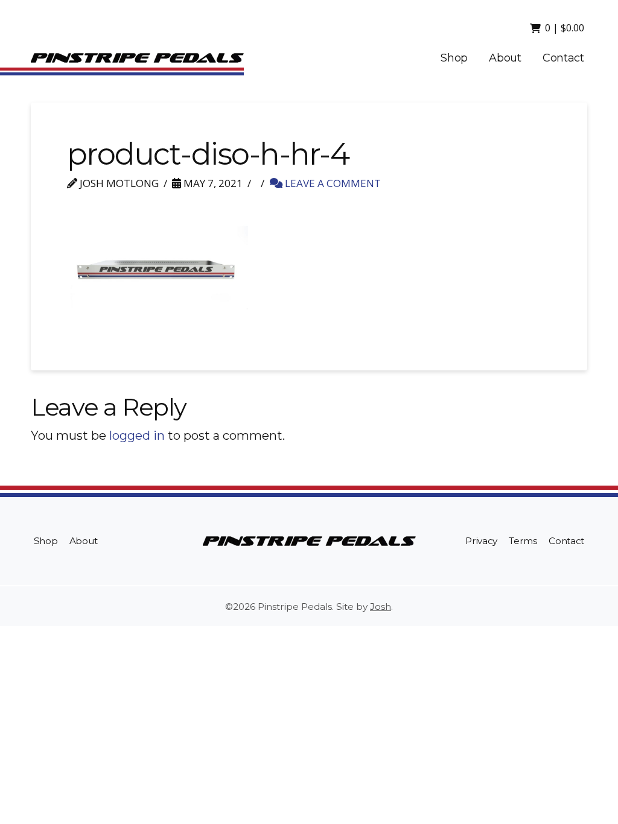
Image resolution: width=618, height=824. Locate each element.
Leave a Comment (331, 183)
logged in (137, 435)
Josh (380, 606)
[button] (558, 27)
